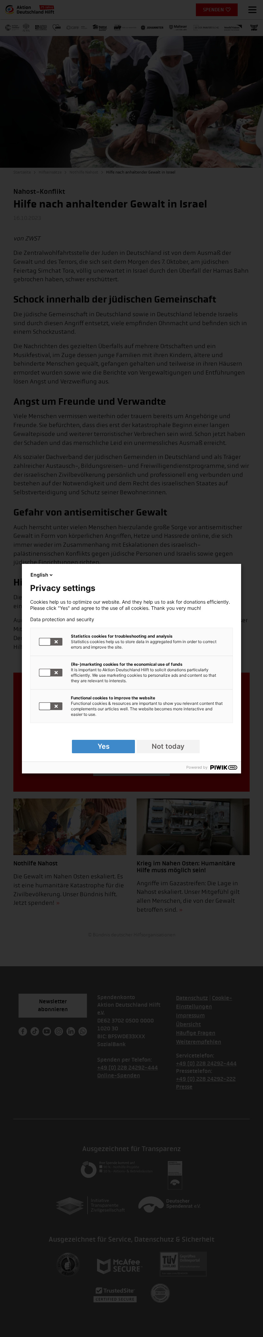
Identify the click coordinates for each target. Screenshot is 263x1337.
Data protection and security (62, 619)
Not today (168, 746)
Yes (104, 746)
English (39, 575)
